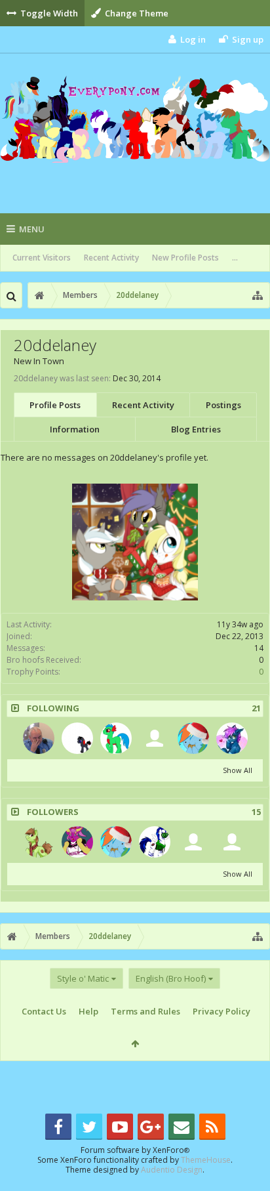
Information (75, 429)
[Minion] (77, 738)
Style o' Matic (83, 978)
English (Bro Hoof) (171, 978)
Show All (237, 770)
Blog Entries (196, 429)
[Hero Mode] (116, 738)
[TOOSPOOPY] (154, 738)
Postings (223, 405)
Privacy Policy (221, 1011)
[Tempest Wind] (193, 842)
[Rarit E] (232, 842)
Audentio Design (171, 1169)
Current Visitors (41, 257)
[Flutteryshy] (77, 842)
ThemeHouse (206, 1159)
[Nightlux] (38, 738)
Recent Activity (111, 257)
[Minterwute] (38, 842)
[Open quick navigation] (257, 295)
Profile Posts (55, 405)
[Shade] (232, 738)
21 (256, 708)
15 (256, 812)
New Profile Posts (185, 257)
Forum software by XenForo (135, 1150)
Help (88, 1011)
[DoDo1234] (193, 738)
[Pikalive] (154, 842)
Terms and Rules (145, 1011)
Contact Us (44, 1011)
